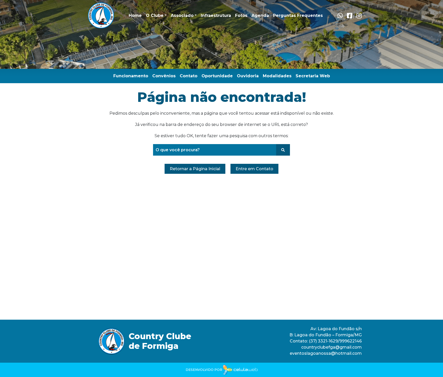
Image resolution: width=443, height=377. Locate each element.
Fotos (241, 15)
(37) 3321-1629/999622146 (335, 341)
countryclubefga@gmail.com (331, 347)
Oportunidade (217, 75)
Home (135, 15)
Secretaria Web (313, 75)
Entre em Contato (254, 168)
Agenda (260, 15)
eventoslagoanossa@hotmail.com (326, 353)
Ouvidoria (248, 75)
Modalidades (277, 75)
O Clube (155, 15)
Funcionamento (130, 75)
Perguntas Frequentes (298, 15)
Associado (182, 15)
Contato (188, 75)
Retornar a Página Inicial (195, 168)
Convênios (164, 75)
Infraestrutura (216, 15)
